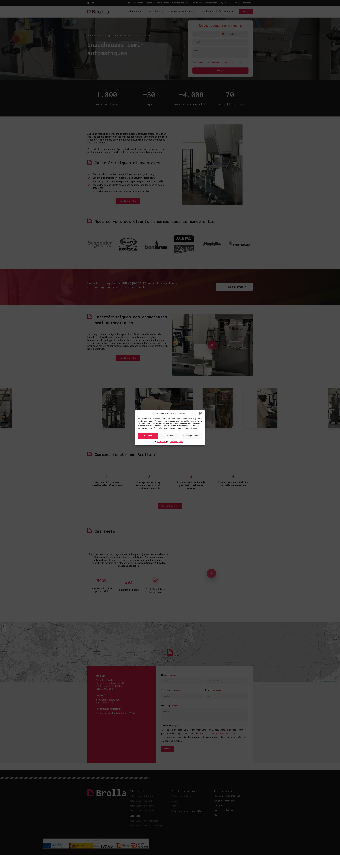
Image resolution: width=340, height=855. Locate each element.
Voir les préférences (192, 435)
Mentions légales (176, 442)
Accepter (148, 435)
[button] (201, 413)
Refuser (170, 435)
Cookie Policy (162, 442)
